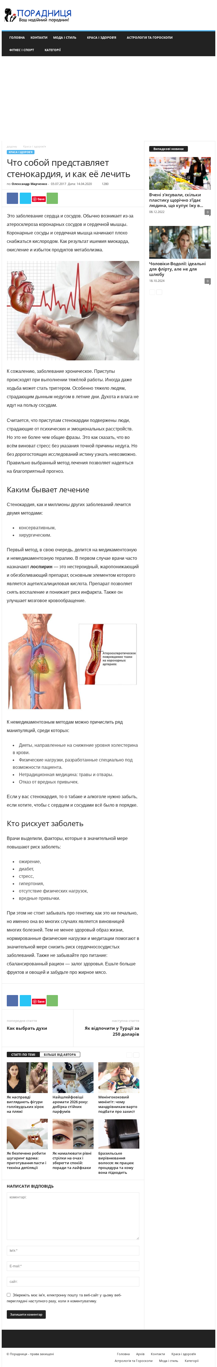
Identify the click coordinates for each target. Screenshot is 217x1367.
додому (12, 146)
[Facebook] (12, 198)
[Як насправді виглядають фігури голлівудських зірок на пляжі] (27, 1077)
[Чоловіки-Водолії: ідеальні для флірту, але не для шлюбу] (180, 242)
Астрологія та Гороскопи (150, 37)
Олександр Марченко (29, 184)
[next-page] (136, 1055)
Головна (17, 37)
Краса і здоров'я (20, 152)
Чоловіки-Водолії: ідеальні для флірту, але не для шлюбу (177, 269)
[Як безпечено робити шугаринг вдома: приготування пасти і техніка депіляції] (27, 1134)
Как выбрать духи (27, 1028)
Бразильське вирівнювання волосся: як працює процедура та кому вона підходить (116, 1163)
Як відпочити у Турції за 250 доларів (112, 1031)
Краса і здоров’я (101, 37)
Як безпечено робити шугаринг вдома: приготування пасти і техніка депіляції (26, 1160)
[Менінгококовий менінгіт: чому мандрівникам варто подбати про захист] (118, 1077)
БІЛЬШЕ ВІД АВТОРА (60, 1054)
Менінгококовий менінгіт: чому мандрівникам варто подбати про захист (117, 1104)
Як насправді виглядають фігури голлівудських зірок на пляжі (25, 1104)
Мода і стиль (64, 37)
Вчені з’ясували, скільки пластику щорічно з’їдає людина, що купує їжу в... (176, 200)
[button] (207, 44)
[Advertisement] (108, 98)
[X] (25, 198)
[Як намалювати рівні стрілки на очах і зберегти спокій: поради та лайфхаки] (73, 1134)
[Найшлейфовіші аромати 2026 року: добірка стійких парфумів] (73, 1077)
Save (41, 199)
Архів (140, 1354)
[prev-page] (129, 1055)
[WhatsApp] (52, 198)
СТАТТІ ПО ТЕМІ (23, 1054)
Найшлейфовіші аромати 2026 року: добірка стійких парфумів (70, 1104)
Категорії (53, 50)
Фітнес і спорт (21, 50)
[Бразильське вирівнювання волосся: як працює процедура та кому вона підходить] (118, 1134)
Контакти (39, 37)
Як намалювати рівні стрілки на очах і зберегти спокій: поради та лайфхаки (72, 1160)
